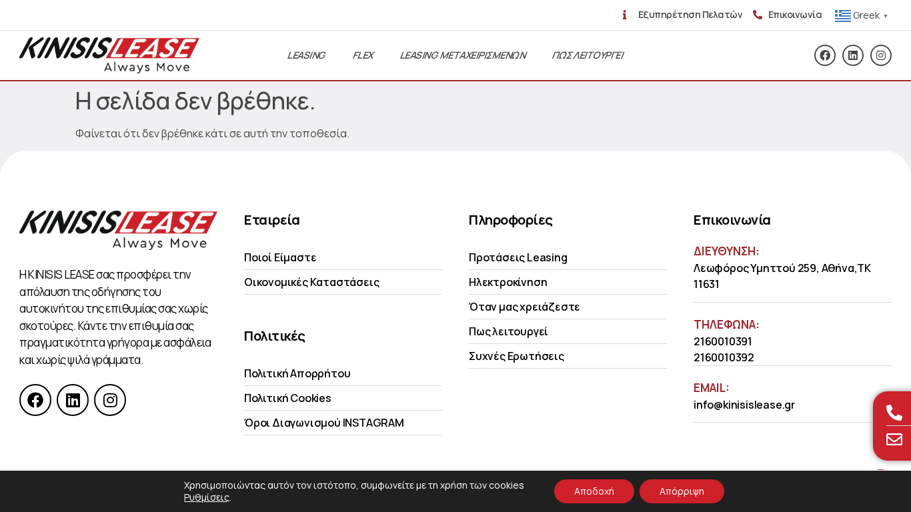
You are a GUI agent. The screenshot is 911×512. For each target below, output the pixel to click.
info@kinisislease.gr (744, 404)
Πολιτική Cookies (287, 398)
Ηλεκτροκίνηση (508, 282)
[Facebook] (825, 55)
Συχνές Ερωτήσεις (516, 356)
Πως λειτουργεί (508, 331)
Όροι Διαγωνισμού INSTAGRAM (324, 422)
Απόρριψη (682, 491)
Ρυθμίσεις (206, 497)
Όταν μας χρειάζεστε (524, 306)
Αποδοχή (594, 491)
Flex (363, 55)
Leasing (306, 55)
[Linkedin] (853, 55)
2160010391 (723, 341)
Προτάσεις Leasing (518, 257)
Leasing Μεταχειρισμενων (463, 55)
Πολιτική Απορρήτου (297, 373)
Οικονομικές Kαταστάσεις (311, 282)
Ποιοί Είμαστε (280, 257)
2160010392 (724, 357)
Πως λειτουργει (588, 55)
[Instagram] (881, 55)
